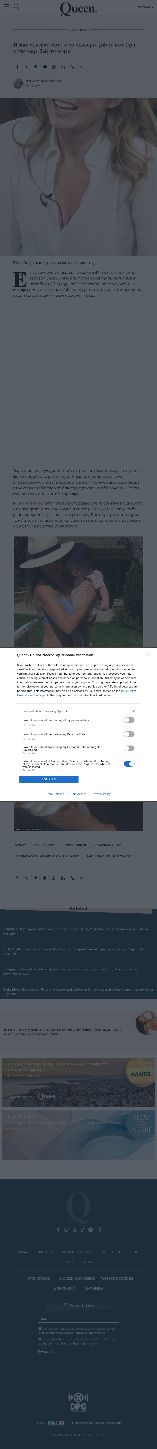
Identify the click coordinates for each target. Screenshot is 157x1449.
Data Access (78, 794)
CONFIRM (49, 779)
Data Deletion (55, 794)
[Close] (149, 655)
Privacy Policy (102, 794)
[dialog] (78, 724)
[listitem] (78, 711)
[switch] (129, 720)
